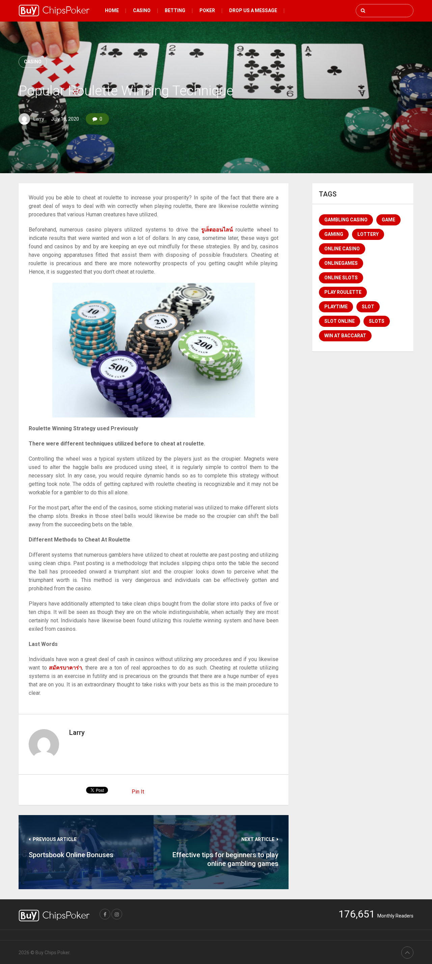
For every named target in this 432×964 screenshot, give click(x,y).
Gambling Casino (346, 219)
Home (112, 10)
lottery (368, 234)
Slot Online (339, 321)
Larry (38, 119)
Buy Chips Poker (52, 952)
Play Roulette (342, 292)
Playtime (336, 306)
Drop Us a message (253, 10)
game (388, 219)
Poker (207, 10)
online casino (342, 248)
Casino (142, 10)
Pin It (138, 791)
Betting (175, 10)
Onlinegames (341, 263)
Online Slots (341, 277)
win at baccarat (345, 335)
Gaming (333, 234)
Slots (376, 321)
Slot (368, 306)
